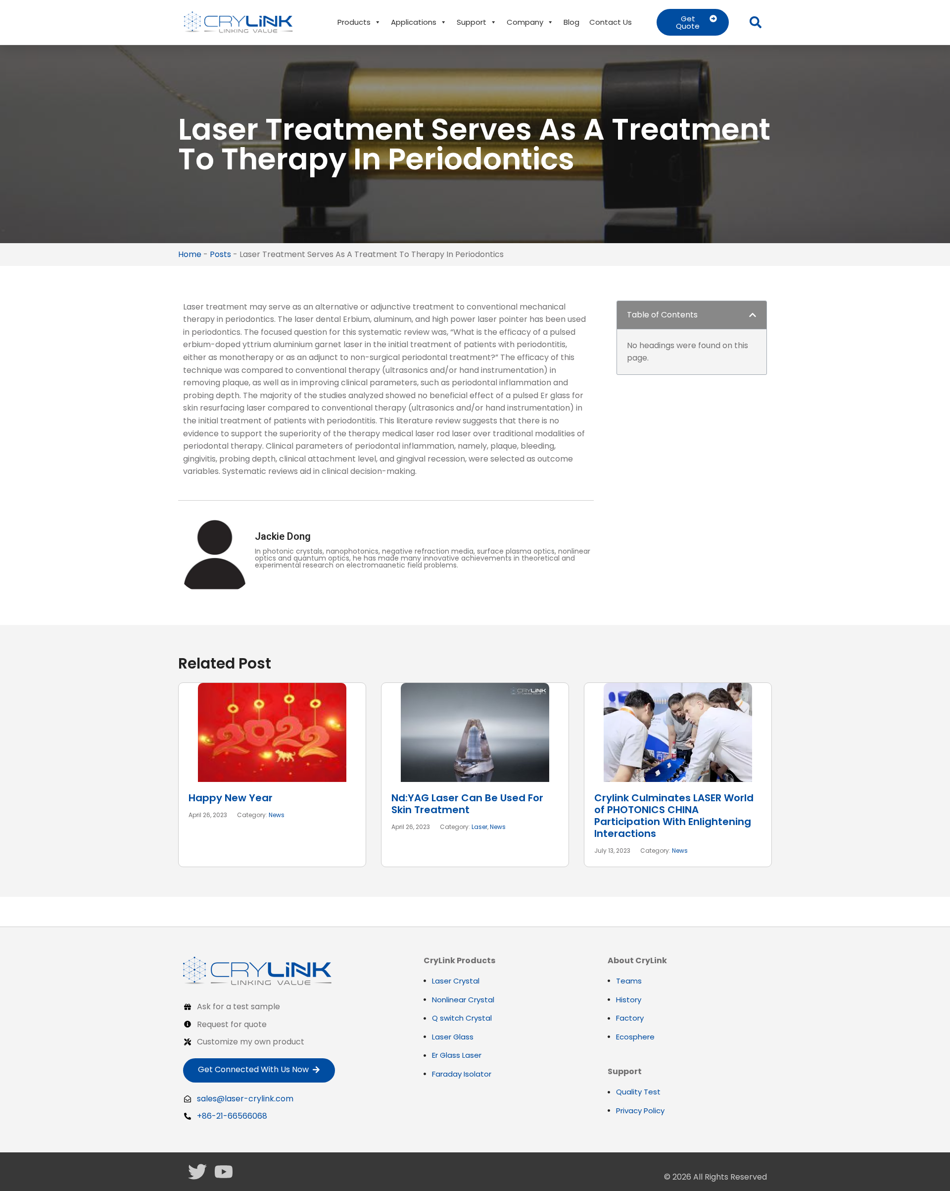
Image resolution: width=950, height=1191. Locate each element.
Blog (571, 22)
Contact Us (610, 22)
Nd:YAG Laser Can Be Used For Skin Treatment (467, 804)
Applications (413, 22)
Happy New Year (231, 798)
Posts (220, 254)
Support (471, 22)
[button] (755, 22)
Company (525, 22)
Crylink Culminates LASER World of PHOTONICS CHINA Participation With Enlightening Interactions (674, 815)
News (277, 815)
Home (189, 254)
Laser (479, 827)
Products (354, 22)
